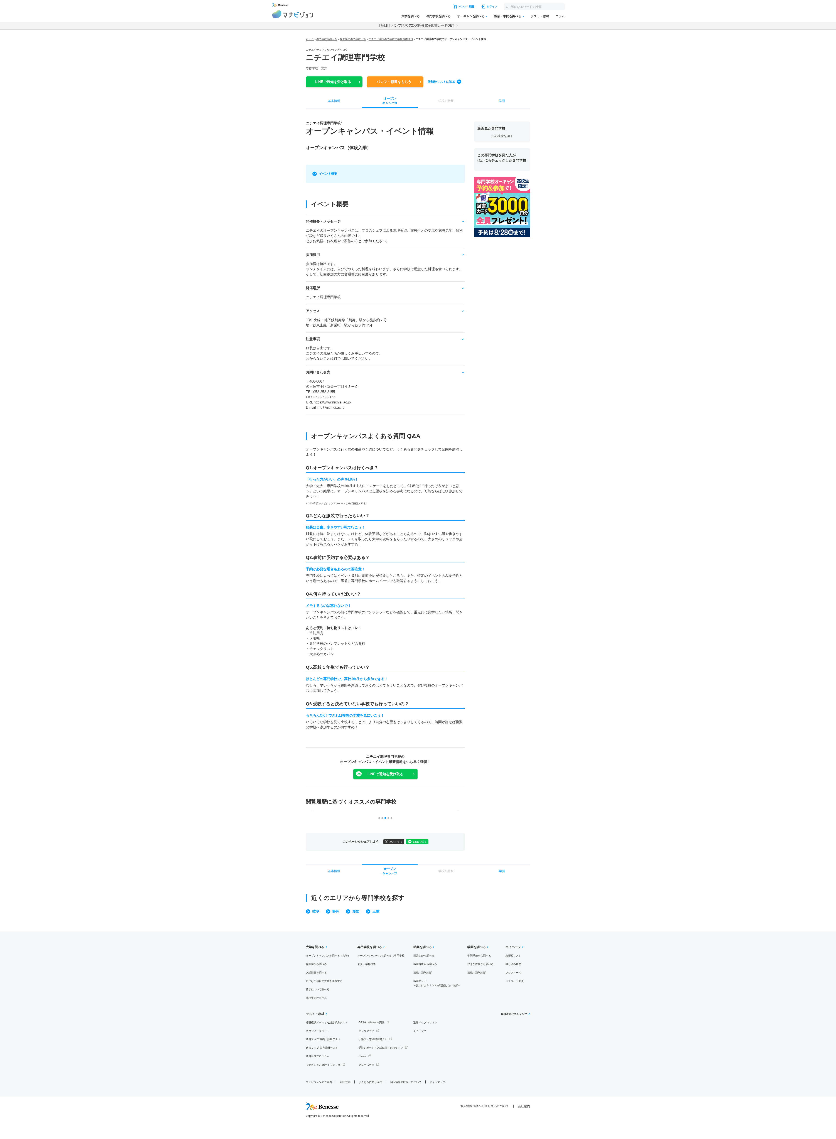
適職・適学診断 (422, 972)
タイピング (419, 1031)
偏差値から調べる (316, 964)
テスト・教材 (540, 16)
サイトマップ (437, 1082)
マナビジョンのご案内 (319, 1082)
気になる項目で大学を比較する (324, 981)
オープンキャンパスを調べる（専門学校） (382, 955)
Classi (362, 1056)
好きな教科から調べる (480, 964)
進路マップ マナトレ (425, 1022)
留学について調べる (317, 989)
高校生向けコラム (316, 997)
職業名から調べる (423, 955)
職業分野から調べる (425, 964)
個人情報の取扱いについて (405, 1082)
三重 (375, 911)
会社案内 (524, 1106)
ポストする (396, 841)
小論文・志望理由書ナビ (373, 1039)
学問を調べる (476, 947)
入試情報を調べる (316, 972)
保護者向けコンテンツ (514, 1014)
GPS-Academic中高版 (371, 1022)
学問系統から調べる (479, 955)
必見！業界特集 (366, 964)
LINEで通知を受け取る (385, 774)
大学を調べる (410, 16)
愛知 (355, 911)
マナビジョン (292, 14)
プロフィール (513, 972)
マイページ (513, 947)
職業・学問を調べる (507, 16)
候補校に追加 (441, 81)
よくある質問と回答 (370, 1082)
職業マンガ (436, 983)
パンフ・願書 (394, 82)
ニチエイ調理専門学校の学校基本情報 (391, 39)
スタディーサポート (317, 1031)
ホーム (310, 39)
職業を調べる (422, 947)
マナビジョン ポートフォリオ (323, 1064)
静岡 (335, 911)
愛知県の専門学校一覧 (353, 39)
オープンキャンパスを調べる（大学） (328, 955)
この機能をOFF (502, 136)
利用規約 (345, 1082)
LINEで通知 (333, 82)
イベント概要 (328, 173)
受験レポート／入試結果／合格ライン (381, 1047)
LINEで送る (420, 841)
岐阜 (315, 911)
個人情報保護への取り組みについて (484, 1106)
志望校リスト (513, 955)
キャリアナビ (366, 1031)
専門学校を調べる (438, 16)
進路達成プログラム (317, 1056)
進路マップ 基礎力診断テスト (323, 1039)
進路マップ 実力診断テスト (322, 1047)
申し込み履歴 (513, 964)
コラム (560, 16)
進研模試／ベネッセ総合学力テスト (327, 1022)
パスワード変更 (515, 981)
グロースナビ (366, 1064)
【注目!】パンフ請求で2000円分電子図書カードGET (416, 25)
